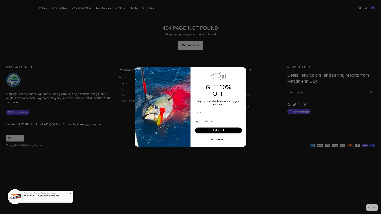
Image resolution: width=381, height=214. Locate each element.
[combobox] (199, 121)
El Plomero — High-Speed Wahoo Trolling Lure (37, 195)
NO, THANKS (218, 139)
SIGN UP (218, 130)
